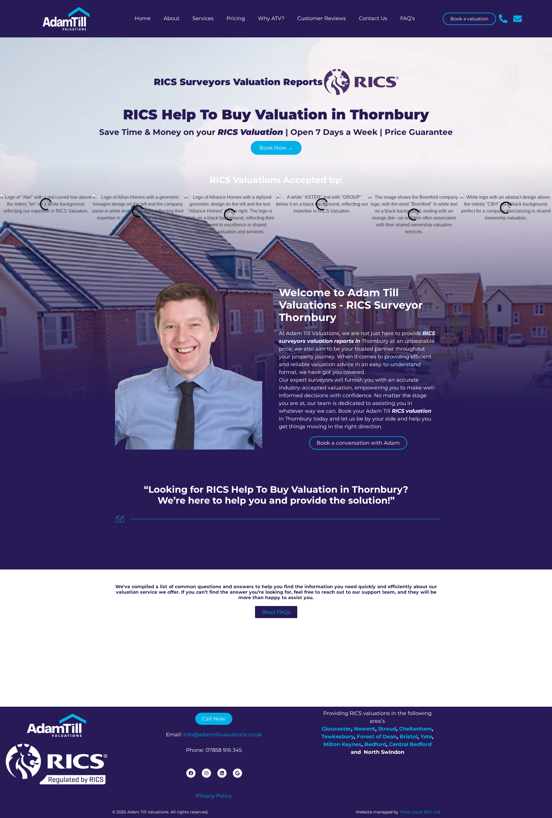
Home (143, 18)
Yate (426, 736)
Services (203, 18)
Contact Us (373, 18)
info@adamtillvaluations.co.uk (222, 734)
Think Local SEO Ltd (420, 812)
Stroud (387, 729)
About (171, 18)
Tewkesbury (337, 736)
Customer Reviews (321, 18)
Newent (364, 729)
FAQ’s (407, 18)
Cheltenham (415, 729)
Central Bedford (410, 744)
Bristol (408, 736)
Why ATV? (271, 18)
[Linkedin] (222, 773)
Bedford (375, 744)
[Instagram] (206, 773)
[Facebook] (190, 773)
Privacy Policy (214, 796)
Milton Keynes (342, 744)
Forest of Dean (377, 736)
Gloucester (336, 729)
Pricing (236, 18)
